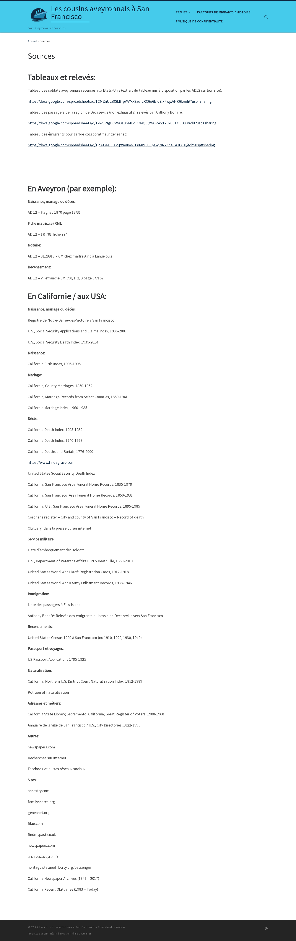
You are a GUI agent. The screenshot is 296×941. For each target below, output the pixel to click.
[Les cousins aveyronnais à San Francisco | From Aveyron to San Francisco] (38, 13)
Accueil (32, 41)
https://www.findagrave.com (51, 462)
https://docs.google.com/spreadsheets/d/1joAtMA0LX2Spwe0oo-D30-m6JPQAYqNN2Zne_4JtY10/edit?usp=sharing (121, 144)
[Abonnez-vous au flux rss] (266, 928)
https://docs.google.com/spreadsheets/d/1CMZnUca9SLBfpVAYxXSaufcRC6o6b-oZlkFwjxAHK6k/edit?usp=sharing (120, 101)
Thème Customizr (80, 933)
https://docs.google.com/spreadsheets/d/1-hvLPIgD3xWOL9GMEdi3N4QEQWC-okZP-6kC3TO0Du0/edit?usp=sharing (122, 123)
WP (46, 933)
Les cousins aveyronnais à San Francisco (67, 927)
